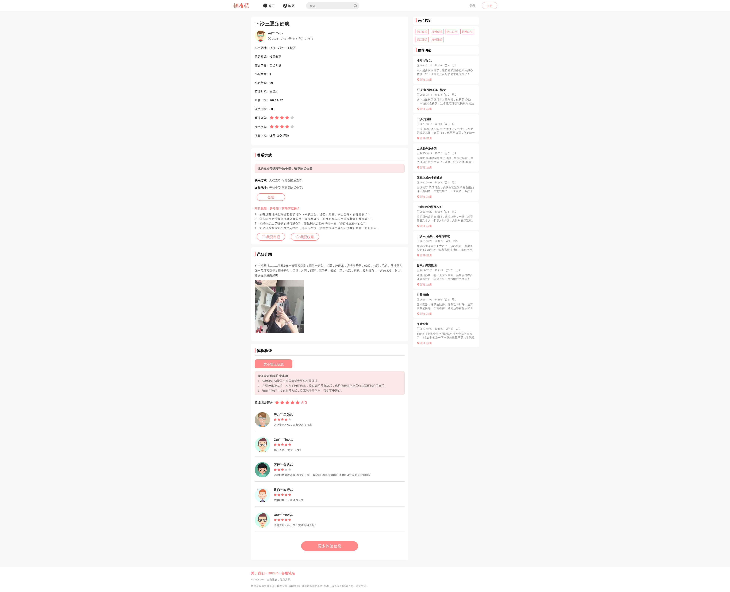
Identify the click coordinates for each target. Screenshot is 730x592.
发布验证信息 (273, 363)
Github (273, 573)
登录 (472, 5)
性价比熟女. (424, 60)
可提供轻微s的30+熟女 (431, 90)
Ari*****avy (275, 33)
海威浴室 (422, 324)
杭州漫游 (437, 39)
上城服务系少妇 (427, 148)
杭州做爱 (437, 31)
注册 (489, 6)
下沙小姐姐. (424, 119)
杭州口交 (467, 31)
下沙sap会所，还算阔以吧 (433, 236)
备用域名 (288, 573)
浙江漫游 (422, 39)
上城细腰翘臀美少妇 (429, 207)
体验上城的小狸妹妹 (429, 177)
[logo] (246, 5)
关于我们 (258, 573)
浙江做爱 (422, 31)
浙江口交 (452, 31)
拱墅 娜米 (423, 294)
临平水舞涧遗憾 (427, 265)
